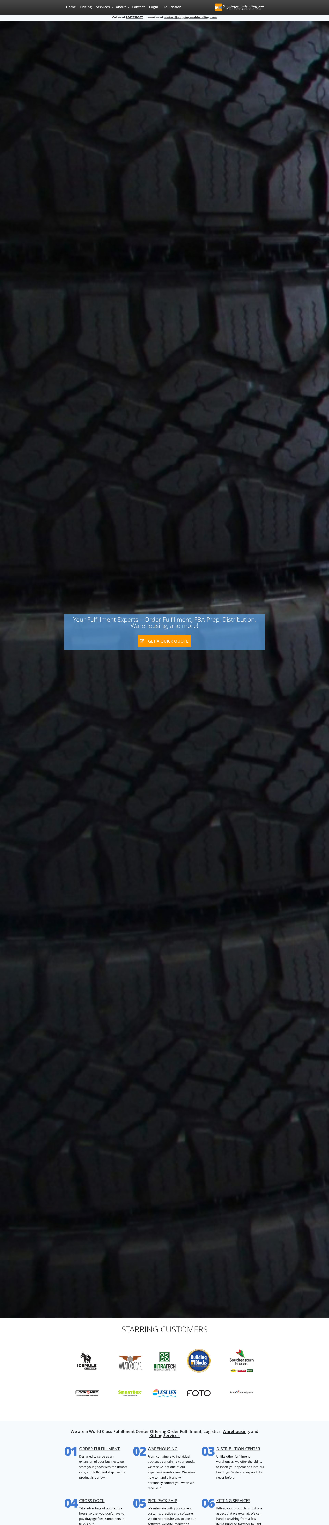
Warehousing (236, 1431)
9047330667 (134, 17)
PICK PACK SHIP (162, 1500)
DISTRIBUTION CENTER (238, 1448)
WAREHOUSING (163, 1448)
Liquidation (171, 7)
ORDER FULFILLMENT (99, 1448)
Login (153, 7)
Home (71, 7)
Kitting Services (164, 1435)
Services (103, 7)
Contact (138, 7)
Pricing (86, 7)
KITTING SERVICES (233, 1500)
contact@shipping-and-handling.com (190, 17)
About (121, 7)
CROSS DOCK (92, 1500)
